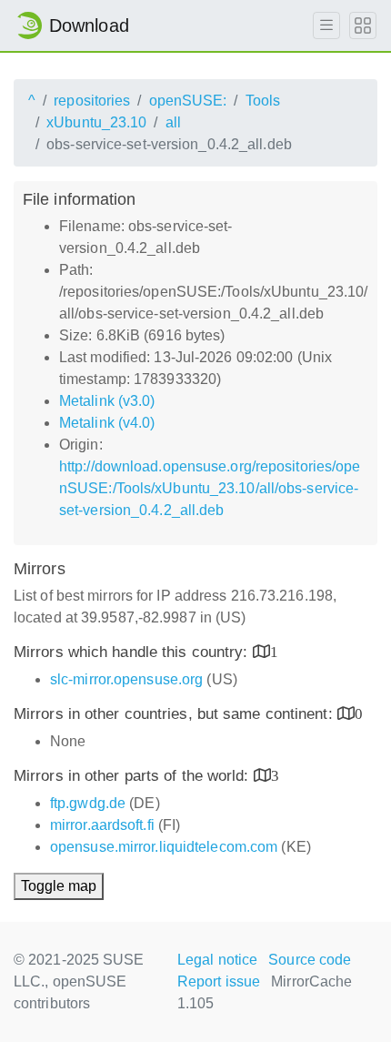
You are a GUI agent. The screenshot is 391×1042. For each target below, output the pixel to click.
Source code (309, 959)
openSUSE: (188, 100)
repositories (92, 100)
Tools (263, 100)
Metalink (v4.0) (107, 422)
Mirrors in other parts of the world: (134, 775)
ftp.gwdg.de (87, 803)
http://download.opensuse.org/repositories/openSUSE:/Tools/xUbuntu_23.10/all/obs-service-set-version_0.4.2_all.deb (210, 488)
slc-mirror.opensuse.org (126, 679)
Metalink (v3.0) (107, 401)
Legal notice (217, 959)
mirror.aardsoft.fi (102, 825)
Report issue (218, 981)
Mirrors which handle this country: (133, 652)
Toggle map (58, 886)
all (173, 122)
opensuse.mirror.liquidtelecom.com (163, 847)
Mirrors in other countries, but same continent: (175, 714)
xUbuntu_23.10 (96, 122)
